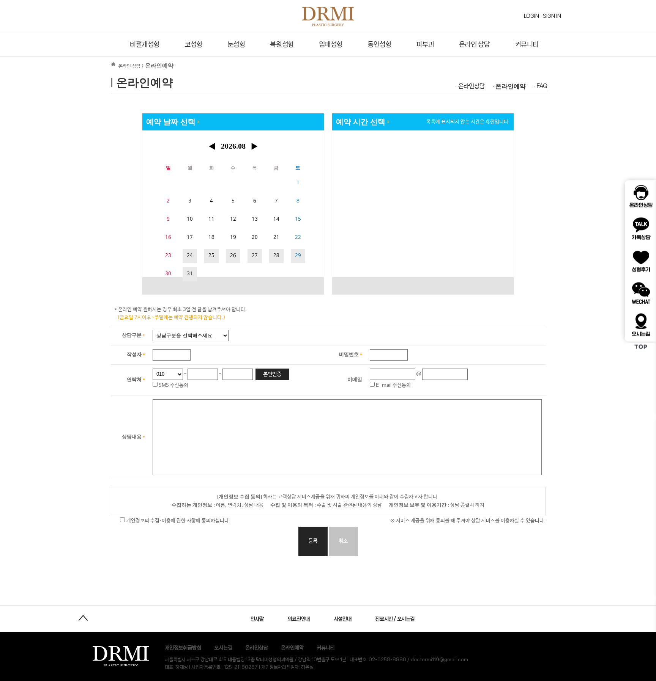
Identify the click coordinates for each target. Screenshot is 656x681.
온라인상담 (471, 86)
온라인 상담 (474, 44)
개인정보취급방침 (183, 647)
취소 (343, 541)
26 (233, 256)
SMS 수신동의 (173, 385)
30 (168, 274)
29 (298, 256)
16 (168, 237)
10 (190, 219)
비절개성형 (144, 44)
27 (255, 256)
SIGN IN (552, 16)
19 (233, 237)
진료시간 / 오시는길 (395, 618)
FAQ (541, 86)
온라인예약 (510, 86)
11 (211, 219)
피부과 (425, 44)
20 (255, 237)
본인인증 (272, 374)
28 (276, 256)
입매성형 (330, 44)
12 (233, 219)
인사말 (257, 618)
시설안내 (342, 618)
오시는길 (223, 647)
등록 (312, 541)
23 (168, 256)
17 (190, 237)
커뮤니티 (527, 44)
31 (190, 274)
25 (211, 256)
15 (298, 219)
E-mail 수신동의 (393, 385)
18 (211, 237)
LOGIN (531, 16)
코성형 (193, 44)
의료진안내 (299, 618)
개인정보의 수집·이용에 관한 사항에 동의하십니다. (177, 521)
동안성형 (379, 44)
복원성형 (281, 44)
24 (190, 256)
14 (276, 219)
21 (276, 237)
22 (298, 237)
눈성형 (236, 44)
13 (255, 219)
